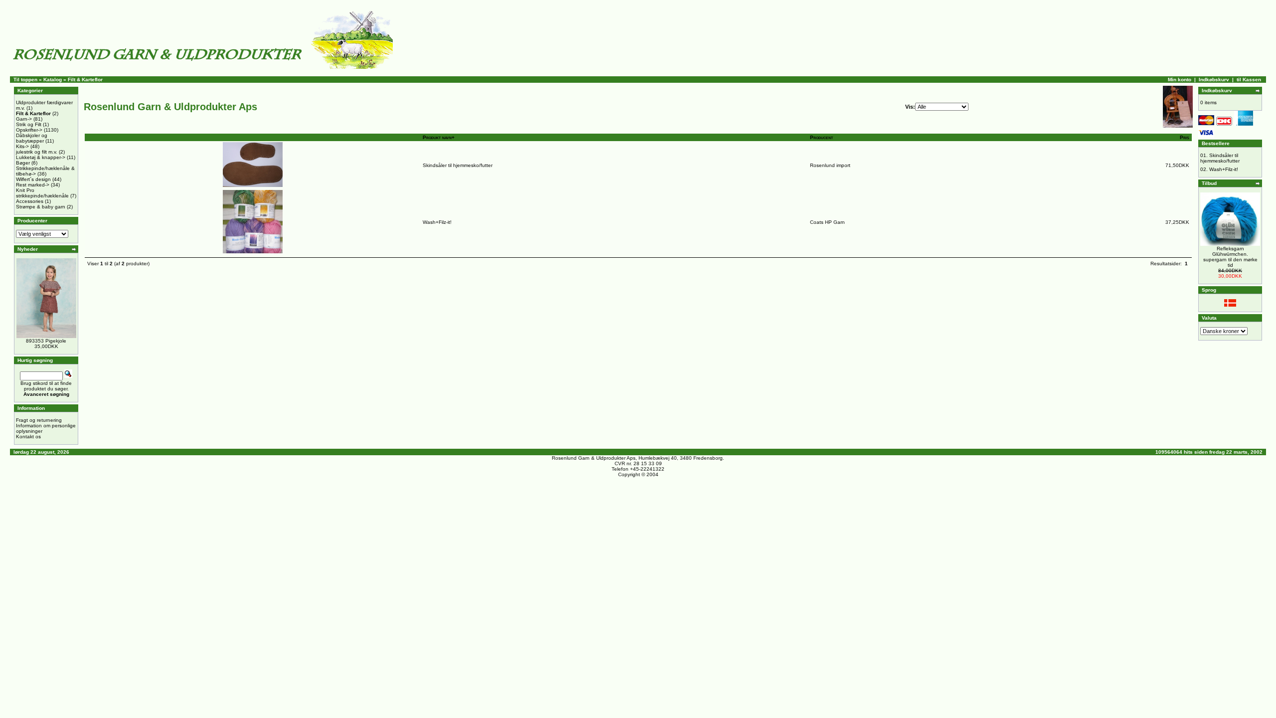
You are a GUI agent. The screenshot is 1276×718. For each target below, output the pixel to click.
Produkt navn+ (439, 137)
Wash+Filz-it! (437, 222)
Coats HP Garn (827, 222)
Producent (821, 137)
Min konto (1179, 79)
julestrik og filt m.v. (36, 152)
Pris (1184, 137)
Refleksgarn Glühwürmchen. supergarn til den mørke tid (1230, 257)
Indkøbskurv (1214, 79)
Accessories (29, 201)
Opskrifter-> (29, 130)
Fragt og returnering (39, 420)
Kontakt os (28, 436)
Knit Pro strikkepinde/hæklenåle (42, 192)
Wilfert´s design (33, 179)
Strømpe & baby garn (40, 206)
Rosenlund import (830, 165)
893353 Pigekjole (46, 341)
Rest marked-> (32, 184)
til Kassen (1249, 79)
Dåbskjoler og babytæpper (31, 138)
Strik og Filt (28, 124)
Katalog (52, 79)
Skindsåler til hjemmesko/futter (457, 165)
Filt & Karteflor (85, 79)
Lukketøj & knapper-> (40, 157)
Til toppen (25, 79)
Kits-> (22, 146)
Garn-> (24, 119)
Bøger (23, 163)
